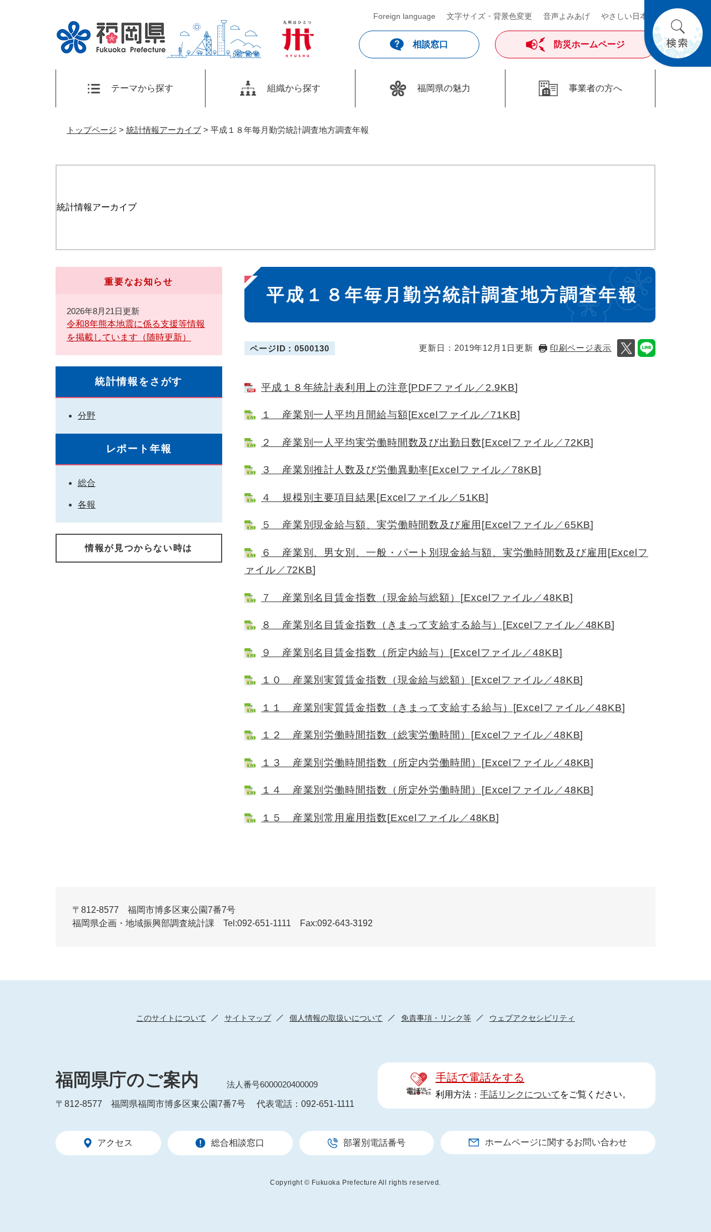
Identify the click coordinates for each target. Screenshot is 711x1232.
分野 (87, 415)
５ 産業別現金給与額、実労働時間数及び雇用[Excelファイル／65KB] (427, 524)
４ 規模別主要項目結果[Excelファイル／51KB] (375, 497)
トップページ (92, 130)
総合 (87, 483)
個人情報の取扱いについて (336, 1018)
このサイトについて (171, 1018)
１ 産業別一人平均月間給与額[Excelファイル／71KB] (390, 414)
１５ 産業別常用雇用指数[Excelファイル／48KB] (380, 817)
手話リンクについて (520, 1094)
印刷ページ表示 (581, 347)
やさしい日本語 (628, 16)
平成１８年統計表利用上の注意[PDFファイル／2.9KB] (389, 387)
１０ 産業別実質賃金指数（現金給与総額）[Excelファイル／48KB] (422, 679)
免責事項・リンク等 (436, 1018)
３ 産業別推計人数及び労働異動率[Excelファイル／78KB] (401, 469)
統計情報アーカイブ (163, 130)
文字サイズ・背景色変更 (489, 16)
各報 (87, 504)
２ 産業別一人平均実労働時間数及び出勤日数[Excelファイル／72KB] (427, 442)
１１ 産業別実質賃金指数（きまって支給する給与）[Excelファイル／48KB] (443, 707)
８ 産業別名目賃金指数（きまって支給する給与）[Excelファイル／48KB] (438, 624)
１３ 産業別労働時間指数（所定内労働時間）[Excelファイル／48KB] (427, 762)
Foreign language (404, 16)
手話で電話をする (479, 1077)
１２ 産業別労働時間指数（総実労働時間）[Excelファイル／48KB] (422, 735)
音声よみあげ (566, 16)
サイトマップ (247, 1018)
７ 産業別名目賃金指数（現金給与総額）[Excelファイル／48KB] (417, 597)
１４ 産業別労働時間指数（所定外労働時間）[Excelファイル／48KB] (427, 790)
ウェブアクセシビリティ (532, 1018)
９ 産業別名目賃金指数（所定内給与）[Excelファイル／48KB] (412, 652)
